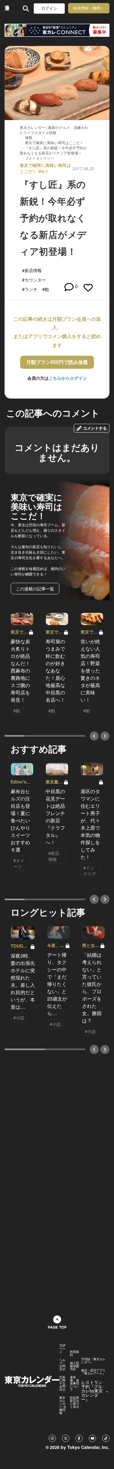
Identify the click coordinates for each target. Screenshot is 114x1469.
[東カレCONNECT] (57, 30)
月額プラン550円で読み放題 (57, 361)
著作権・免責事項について (74, 1383)
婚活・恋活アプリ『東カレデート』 (93, 1372)
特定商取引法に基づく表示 (74, 1402)
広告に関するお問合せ (62, 1383)
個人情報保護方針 (74, 1365)
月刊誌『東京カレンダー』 (93, 1360)
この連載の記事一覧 (35, 589)
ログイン (49, 8)
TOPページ (62, 1348)
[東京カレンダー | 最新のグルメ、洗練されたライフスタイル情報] (7, 8)
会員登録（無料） (89, 8)
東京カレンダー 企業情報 (62, 1405)
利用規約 (74, 1353)
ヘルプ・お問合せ (62, 1364)
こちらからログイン (68, 378)
